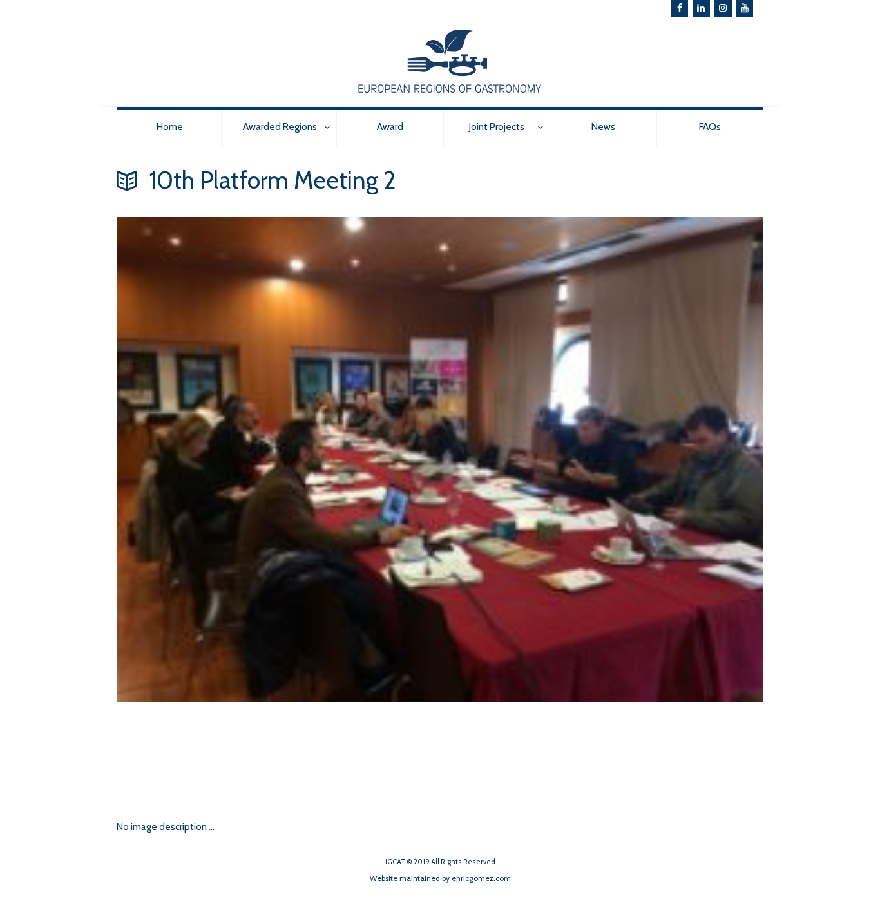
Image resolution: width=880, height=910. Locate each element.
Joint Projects (496, 127)
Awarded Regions (280, 127)
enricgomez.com (481, 878)
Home (170, 127)
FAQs (710, 127)
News (603, 127)
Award (390, 127)
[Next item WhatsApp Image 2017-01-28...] (278, 753)
